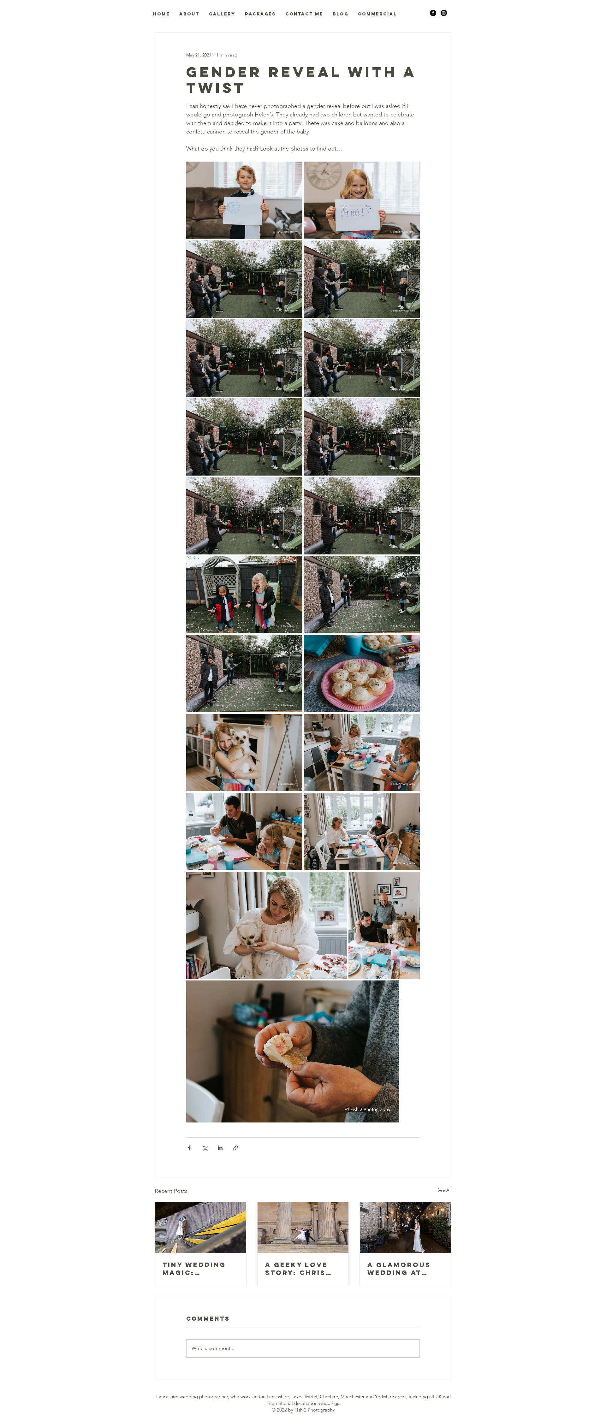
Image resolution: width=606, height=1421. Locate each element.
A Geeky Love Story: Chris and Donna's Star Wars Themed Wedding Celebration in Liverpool (301, 1268)
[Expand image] (244, 200)
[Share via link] (236, 1148)
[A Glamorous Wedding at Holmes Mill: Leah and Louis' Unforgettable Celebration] (405, 1227)
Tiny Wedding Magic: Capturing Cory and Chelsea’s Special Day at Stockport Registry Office (197, 1268)
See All (444, 1190)
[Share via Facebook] (189, 1148)
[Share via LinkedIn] (220, 1148)
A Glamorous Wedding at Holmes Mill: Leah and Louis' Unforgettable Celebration (405, 1268)
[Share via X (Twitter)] (205, 1148)
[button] (189, 14)
